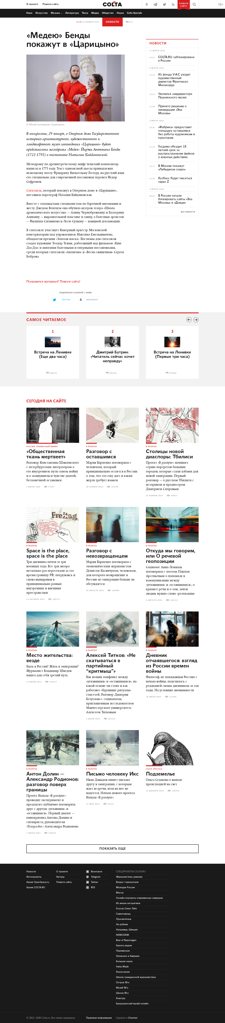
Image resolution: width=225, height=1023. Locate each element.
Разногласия (123, 972)
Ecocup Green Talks (126, 908)
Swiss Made (122, 966)
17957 (51, 487)
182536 (113, 373)
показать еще (112, 848)
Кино (29, 13)
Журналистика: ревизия (129, 877)
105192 (111, 719)
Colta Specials (134, 13)
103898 (115, 590)
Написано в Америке (127, 956)
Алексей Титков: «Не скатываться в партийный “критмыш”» (111, 663)
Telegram (96, 877)
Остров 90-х (122, 982)
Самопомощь (123, 914)
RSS (93, 887)
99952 (174, 496)
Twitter (94, 882)
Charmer (132, 1018)
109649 (52, 833)
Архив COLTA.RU (35, 887)
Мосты (120, 893)
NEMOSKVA (122, 935)
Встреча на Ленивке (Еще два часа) (53, 354)
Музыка (55, 13)
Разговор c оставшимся (101, 454)
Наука (120, 13)
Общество (108, 13)
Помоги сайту (51, 4)
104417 (53, 682)
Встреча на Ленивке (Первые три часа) (172, 354)
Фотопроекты (33, 877)
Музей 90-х (122, 988)
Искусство (42, 13)
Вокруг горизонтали (127, 882)
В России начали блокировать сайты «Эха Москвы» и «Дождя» (175, 199)
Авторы (60, 877)
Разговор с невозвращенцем (107, 553)
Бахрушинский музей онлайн (132, 1003)
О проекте (32, 4)
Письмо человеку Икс (112, 774)
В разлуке (91, 446)
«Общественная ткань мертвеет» (46, 454)
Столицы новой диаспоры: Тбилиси (169, 454)
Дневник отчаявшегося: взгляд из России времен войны (171, 663)
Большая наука (124, 961)
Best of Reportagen (126, 940)
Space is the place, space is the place (47, 553)
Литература (72, 13)
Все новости (188, 212)
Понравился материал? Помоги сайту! (53, 281)
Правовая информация (99, 1018)
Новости (112, 22)
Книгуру (120, 998)
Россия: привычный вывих (42, 446)
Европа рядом (124, 945)
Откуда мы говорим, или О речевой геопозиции (170, 556)
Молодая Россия (125, 887)
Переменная (123, 951)
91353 (111, 804)
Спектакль (34, 190)
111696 (173, 697)
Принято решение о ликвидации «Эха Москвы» (172, 110)
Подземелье (160, 774)
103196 (115, 487)
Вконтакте (96, 871)
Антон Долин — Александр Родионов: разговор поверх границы (52, 782)
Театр (85, 13)
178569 (172, 373)
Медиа (95, 13)
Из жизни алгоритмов (128, 903)
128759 (175, 791)
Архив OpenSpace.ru (37, 882)
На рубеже (122, 924)
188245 (53, 373)
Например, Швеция (127, 929)
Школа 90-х (122, 993)
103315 (174, 600)
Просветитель (123, 919)
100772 (56, 599)
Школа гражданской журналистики (136, 977)
